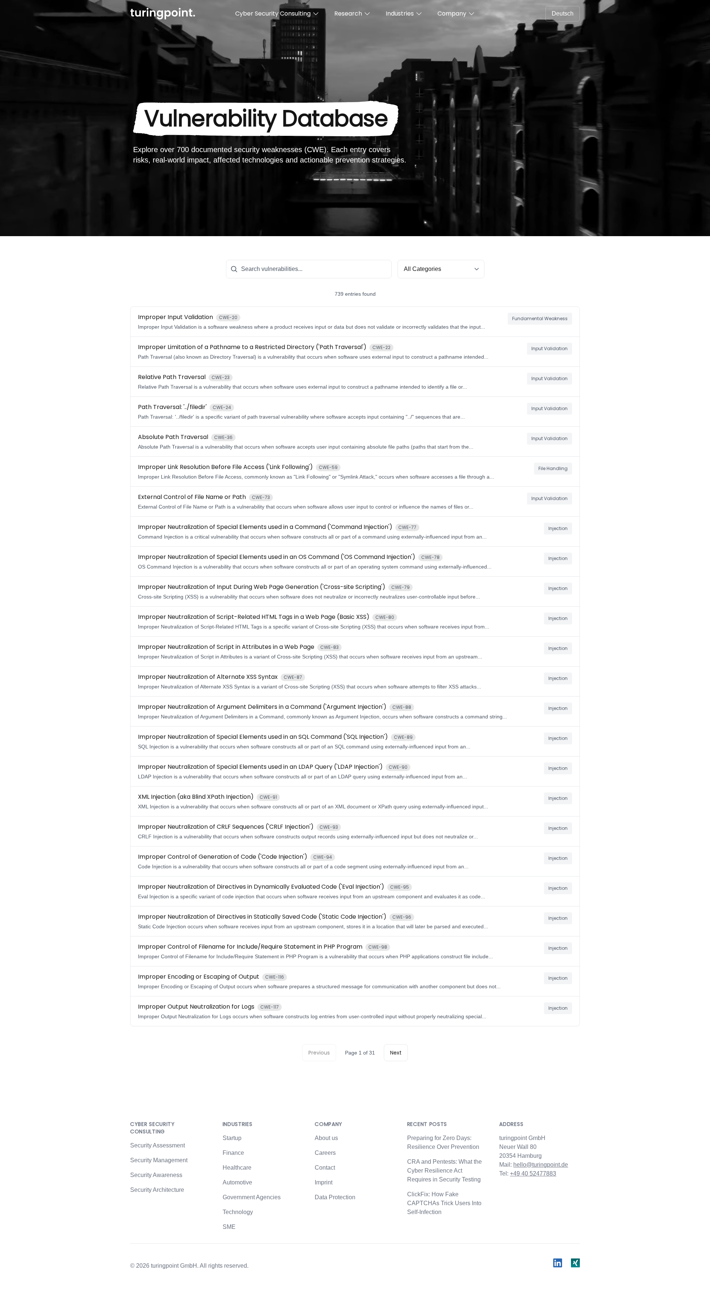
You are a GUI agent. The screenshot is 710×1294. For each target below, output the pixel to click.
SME (229, 1227)
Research (348, 13)
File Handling (553, 468)
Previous (319, 1052)
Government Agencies (252, 1197)
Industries (400, 13)
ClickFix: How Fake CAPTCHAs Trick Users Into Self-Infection (444, 1203)
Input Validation (549, 348)
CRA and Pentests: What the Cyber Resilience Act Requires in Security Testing (444, 1171)
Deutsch (563, 13)
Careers (325, 1153)
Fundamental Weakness (540, 318)
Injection (558, 528)
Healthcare (237, 1167)
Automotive (237, 1182)
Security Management (158, 1160)
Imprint (323, 1182)
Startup (232, 1138)
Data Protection (335, 1197)
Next (396, 1052)
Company (451, 13)
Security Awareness (156, 1175)
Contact (325, 1167)
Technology (238, 1212)
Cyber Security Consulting (273, 13)
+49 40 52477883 (533, 1173)
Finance (233, 1153)
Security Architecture (157, 1190)
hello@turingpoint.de (540, 1164)
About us (326, 1138)
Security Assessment (157, 1145)
